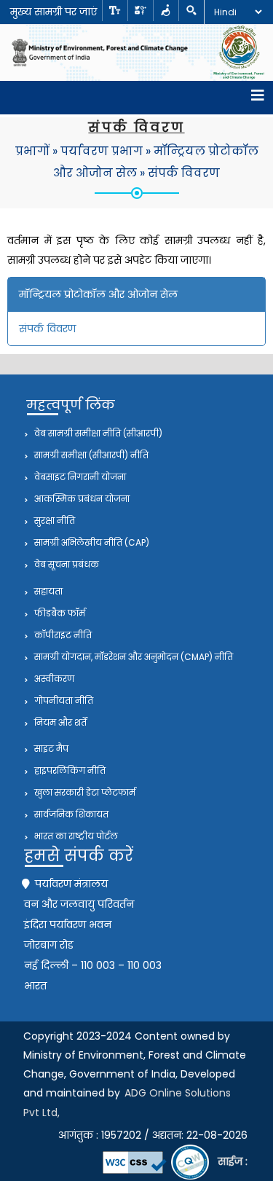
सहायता (47, 591)
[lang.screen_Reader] (165, 10)
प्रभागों (32, 151)
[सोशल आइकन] (140, 10)
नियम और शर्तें (59, 722)
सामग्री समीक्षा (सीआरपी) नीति (90, 455)
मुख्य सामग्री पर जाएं (53, 11)
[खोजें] (191, 10)
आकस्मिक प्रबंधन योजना (81, 499)
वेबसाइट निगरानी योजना (79, 477)
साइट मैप (50, 748)
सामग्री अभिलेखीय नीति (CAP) (90, 542)
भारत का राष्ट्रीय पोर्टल (75, 836)
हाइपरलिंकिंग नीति (69, 770)
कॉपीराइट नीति (62, 635)
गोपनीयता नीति (62, 700)
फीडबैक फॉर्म (58, 613)
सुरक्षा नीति (53, 520)
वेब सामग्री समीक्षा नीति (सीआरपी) (97, 433)
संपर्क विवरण (184, 173)
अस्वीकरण (53, 678)
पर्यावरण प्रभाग (101, 151)
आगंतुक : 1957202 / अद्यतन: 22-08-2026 (153, 1135)
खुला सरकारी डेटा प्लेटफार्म (83, 792)
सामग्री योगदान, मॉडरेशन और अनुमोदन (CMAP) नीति (132, 657)
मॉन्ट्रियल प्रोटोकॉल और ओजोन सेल (98, 294)
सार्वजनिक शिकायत (70, 814)
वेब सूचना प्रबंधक (65, 564)
